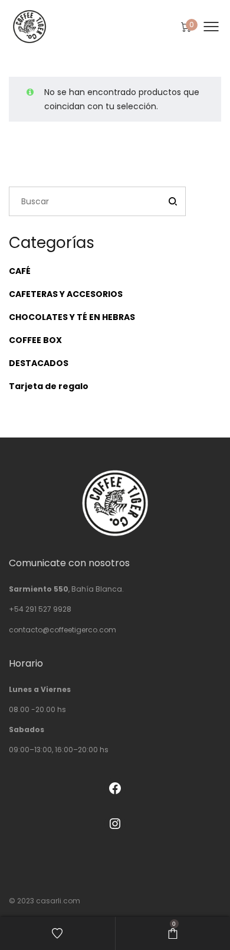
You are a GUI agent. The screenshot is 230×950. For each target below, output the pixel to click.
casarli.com (58, 901)
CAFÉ (20, 271)
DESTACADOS (38, 363)
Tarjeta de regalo (48, 386)
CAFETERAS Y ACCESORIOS (66, 294)
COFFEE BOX (35, 340)
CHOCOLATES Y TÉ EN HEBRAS (72, 317)
